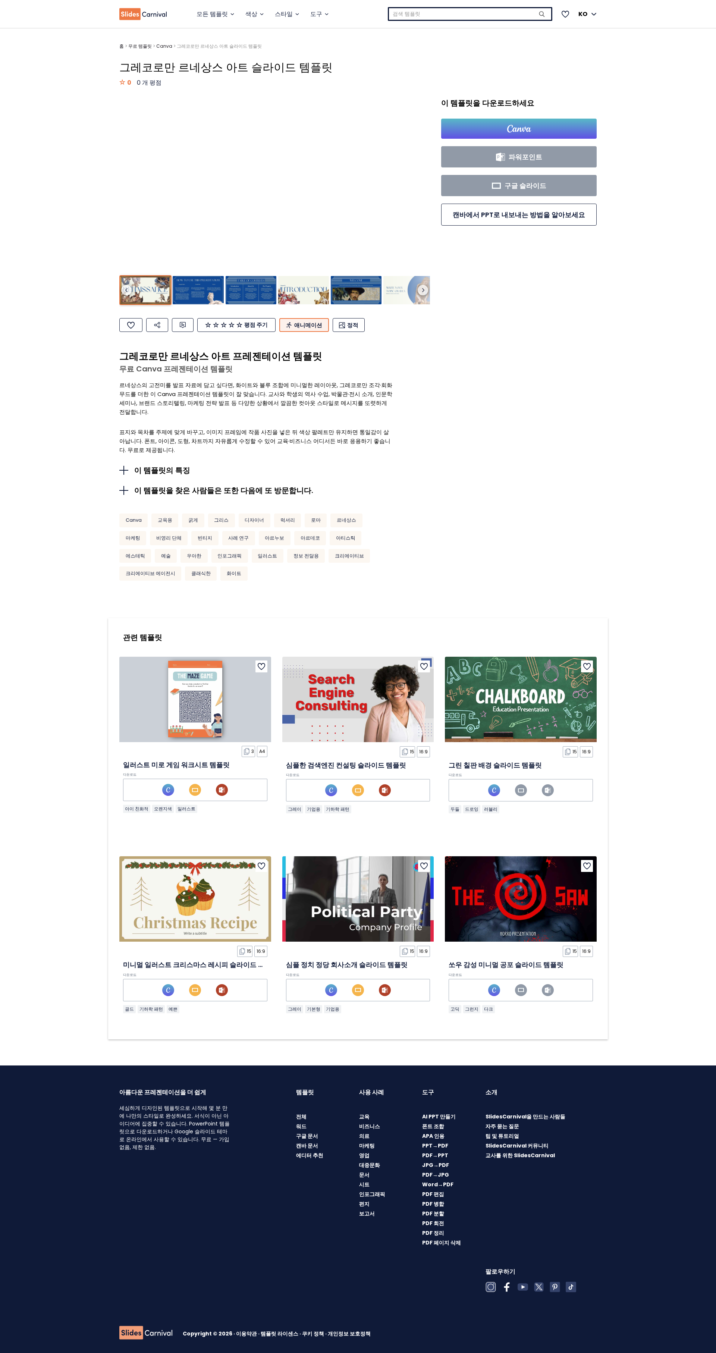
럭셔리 (287, 520)
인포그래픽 (229, 555)
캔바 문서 (307, 1145)
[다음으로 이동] (423, 290)
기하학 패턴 (337, 809)
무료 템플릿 (140, 46)
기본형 (313, 1009)
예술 (166, 555)
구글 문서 (307, 1136)
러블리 (490, 809)
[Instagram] (491, 1287)
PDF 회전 (433, 1223)
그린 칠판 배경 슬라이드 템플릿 (495, 765)
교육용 (165, 520)
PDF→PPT (435, 1155)
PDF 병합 (433, 1204)
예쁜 (173, 1009)
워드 (301, 1126)
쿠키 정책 (313, 1333)
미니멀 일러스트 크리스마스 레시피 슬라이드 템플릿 (200, 964)
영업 (364, 1155)
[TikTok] (571, 1287)
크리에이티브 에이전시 (150, 573)
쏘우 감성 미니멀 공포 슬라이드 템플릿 (506, 964)
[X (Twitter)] (539, 1287)
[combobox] (470, 14)
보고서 (367, 1213)
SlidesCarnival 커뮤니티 (517, 1145)
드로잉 (471, 809)
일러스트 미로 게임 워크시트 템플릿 (176, 764)
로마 (316, 520)
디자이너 (254, 520)
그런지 (471, 1009)
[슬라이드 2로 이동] (198, 290)
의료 (364, 1136)
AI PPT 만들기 (439, 1116)
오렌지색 (163, 809)
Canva (164, 46)
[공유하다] (157, 325)
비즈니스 (369, 1126)
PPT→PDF (435, 1145)
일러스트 (267, 555)
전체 (301, 1116)
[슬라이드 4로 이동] (303, 290)
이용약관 (247, 1333)
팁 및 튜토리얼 (502, 1136)
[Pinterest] (555, 1287)
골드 (129, 1009)
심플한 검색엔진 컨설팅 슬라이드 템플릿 (346, 765)
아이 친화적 (136, 809)
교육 (364, 1116)
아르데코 (310, 537)
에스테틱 (135, 555)
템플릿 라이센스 (280, 1333)
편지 (364, 1204)
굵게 (193, 520)
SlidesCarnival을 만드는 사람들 (525, 1116)
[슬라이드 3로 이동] (251, 290)
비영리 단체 (169, 537)
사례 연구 (238, 537)
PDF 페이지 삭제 (441, 1242)
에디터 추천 (309, 1155)
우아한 (194, 555)
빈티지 (205, 537)
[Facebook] (507, 1287)
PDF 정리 (433, 1233)
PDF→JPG (435, 1174)
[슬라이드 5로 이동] (356, 290)
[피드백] (183, 325)
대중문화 (369, 1165)
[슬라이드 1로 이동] (145, 290)
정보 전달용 (306, 555)
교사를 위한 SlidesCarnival (520, 1155)
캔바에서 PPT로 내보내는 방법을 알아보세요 (519, 214)
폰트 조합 (433, 1126)
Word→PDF (437, 1184)
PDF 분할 (433, 1213)
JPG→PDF (435, 1165)
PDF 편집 (433, 1194)
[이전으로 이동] (126, 290)
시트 (364, 1184)
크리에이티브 (349, 555)
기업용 (313, 809)
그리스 (221, 520)
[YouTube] (523, 1287)
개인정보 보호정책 (349, 1333)
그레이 (294, 809)
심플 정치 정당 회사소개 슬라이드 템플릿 (347, 964)
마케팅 (133, 537)
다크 (488, 1009)
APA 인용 (433, 1136)
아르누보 (274, 537)
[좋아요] (130, 325)
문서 (364, 1174)
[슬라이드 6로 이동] (409, 290)
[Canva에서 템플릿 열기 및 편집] (519, 129)
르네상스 (346, 520)
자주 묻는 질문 (502, 1126)
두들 (454, 809)
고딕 (454, 1009)
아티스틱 (345, 537)
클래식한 (201, 573)
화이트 (234, 573)
